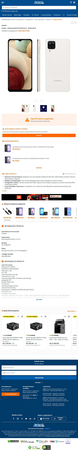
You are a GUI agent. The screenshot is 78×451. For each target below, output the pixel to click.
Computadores (46, 15)
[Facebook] (13, 419)
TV (63, 15)
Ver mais (39, 168)
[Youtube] (26, 419)
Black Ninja (17, 15)
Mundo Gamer (7, 15)
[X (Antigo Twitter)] (22, 419)
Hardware (26, 15)
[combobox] (39, 7)
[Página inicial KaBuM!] (39, 2)
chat (34, 395)
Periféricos (57, 15)
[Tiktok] (34, 419)
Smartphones (29, 19)
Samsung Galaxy (40, 19)
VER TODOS (71, 311)
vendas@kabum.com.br (30, 398)
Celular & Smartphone (18, 19)
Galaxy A (49, 19)
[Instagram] (18, 419)
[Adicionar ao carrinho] (22, 316)
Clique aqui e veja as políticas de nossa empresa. (57, 435)
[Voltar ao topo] (39, 425)
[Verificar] (13, 441)
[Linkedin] (30, 419)
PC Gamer (35, 15)
